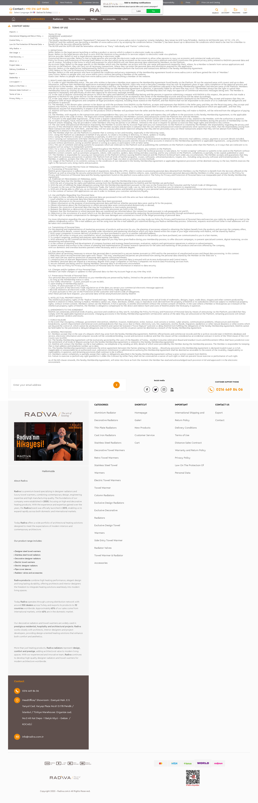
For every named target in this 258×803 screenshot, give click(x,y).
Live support (14, 82)
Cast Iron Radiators (105, 435)
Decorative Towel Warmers (109, 450)
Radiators (58, 19)
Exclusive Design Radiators (109, 503)
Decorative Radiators (106, 420)
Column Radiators (104, 495)
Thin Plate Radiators (105, 428)
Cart (137, 443)
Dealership (13, 77)
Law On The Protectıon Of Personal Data (189, 469)
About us (13, 61)
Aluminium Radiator (105, 412)
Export (12, 73)
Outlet (124, 19)
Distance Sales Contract (18, 90)
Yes (153, 11)
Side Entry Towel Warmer (108, 540)
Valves (94, 19)
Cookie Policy (14, 40)
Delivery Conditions (17, 69)
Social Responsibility (165, 2)
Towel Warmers (77, 19)
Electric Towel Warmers (107, 480)
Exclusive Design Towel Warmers (107, 529)
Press (188, 2)
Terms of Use (14, 94)
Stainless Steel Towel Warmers (105, 469)
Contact (45, 2)
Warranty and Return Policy (190, 450)
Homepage (141, 412)
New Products (66, 2)
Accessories (109, 19)
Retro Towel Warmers (106, 458)
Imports (12, 32)
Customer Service (91, 2)
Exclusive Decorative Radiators (105, 514)
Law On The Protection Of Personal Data (25, 44)
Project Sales (14, 65)
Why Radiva (14, 48)
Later (139, 11)
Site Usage (13, 53)
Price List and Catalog (211, 2)
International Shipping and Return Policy (25, 36)
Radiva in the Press (16, 86)
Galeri (138, 420)
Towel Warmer (102, 488)
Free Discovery (15, 57)
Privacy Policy (14, 98)
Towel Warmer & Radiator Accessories (108, 559)
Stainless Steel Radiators (107, 443)
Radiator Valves (103, 548)
